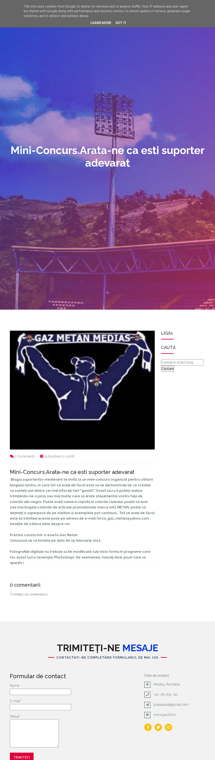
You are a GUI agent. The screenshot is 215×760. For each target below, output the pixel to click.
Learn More (100, 23)
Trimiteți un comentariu (28, 594)
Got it (120, 23)
